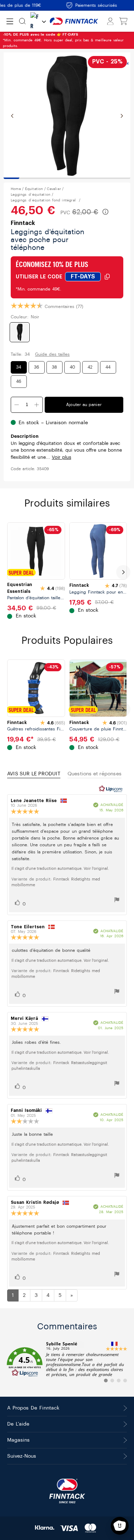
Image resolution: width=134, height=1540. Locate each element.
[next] (123, 572)
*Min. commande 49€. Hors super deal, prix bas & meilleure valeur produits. (63, 40)
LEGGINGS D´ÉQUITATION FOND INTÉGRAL (44, 200)
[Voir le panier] (123, 21)
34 (18, 367)
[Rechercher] (22, 21)
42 (90, 367)
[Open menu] (10, 21)
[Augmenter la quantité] (37, 405)
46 (18, 381)
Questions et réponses (94, 773)
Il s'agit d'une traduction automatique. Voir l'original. (60, 869)
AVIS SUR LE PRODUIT (33, 773)
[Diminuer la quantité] (17, 405)
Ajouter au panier (84, 404)
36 (36, 367)
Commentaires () (64, 306)
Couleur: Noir (25, 317)
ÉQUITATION (34, 189)
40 (72, 367)
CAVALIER (54, 189)
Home (16, 189)
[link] (67, 1362)
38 (54, 367)
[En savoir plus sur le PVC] (105, 212)
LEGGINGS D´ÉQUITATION (30, 194)
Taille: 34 (20, 354)
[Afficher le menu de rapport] (117, 901)
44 (107, 367)
